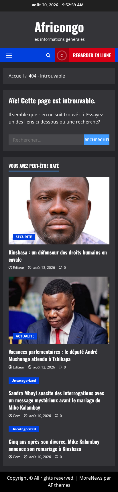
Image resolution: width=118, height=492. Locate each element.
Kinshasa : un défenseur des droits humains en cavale (58, 255)
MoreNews (91, 478)
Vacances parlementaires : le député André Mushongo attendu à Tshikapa (53, 355)
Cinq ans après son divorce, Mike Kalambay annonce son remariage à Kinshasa (54, 445)
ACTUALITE (25, 336)
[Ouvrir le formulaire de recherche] (48, 55)
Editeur (18, 267)
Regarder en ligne (92, 55)
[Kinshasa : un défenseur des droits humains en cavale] (59, 210)
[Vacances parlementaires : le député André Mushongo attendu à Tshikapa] (59, 310)
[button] (9, 55)
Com (16, 415)
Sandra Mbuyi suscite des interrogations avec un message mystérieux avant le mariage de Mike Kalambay (56, 400)
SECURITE (24, 236)
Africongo (59, 26)
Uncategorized (23, 380)
